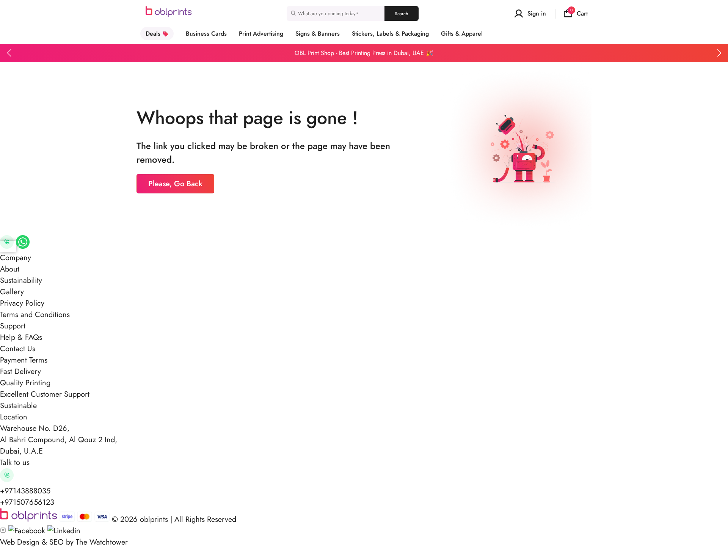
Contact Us (17, 348)
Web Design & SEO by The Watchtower (64, 542)
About (9, 269)
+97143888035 (25, 490)
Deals (153, 33)
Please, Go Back (175, 183)
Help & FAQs (21, 337)
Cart (579, 13)
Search (401, 13)
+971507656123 (27, 502)
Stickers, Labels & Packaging (390, 33)
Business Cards (206, 33)
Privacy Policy (22, 303)
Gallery (12, 291)
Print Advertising (261, 33)
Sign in (536, 13)
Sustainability (21, 280)
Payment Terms (23, 360)
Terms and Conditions (35, 314)
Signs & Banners (317, 33)
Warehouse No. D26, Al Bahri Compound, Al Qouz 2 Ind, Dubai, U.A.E (58, 440)
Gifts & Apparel (462, 33)
